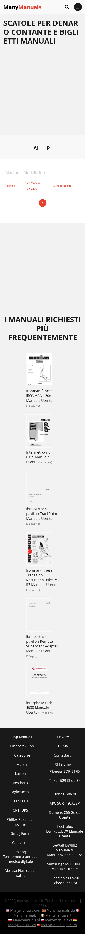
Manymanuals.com (25, 910)
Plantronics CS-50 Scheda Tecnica (64, 880)
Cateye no (20, 842)
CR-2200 (32, 188)
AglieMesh (20, 792)
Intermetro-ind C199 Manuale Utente (38, 457)
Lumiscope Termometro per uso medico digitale (20, 856)
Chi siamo (63, 764)
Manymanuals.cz (58, 920)
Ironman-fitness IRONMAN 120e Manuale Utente (39, 395)
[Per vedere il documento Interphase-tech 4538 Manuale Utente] (39, 682)
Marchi (22, 764)
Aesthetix (20, 782)
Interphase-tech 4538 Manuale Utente (39, 707)
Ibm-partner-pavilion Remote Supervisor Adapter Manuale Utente (42, 643)
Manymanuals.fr (27, 915)
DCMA (63, 746)
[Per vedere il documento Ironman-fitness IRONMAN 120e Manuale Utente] (39, 370)
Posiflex (10, 186)
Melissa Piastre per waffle (20, 873)
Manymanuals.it (58, 915)
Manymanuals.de (61, 910)
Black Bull (20, 801)
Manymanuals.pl (26, 920)
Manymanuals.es (22, 924)
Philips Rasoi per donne (20, 822)
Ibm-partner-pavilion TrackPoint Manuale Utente (41, 513)
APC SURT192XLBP (65, 803)
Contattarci (63, 755)
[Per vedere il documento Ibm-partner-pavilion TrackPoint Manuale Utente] (39, 488)
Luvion (20, 773)
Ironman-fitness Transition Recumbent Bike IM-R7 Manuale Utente (42, 577)
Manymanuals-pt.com (59, 924)
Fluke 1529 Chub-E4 (65, 780)
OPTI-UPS (20, 810)
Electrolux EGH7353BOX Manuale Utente (64, 831)
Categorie (22, 755)
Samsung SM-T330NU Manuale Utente (64, 866)
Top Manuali (22, 736)
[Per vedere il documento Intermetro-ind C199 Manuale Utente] (39, 431)
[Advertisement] (42, 92)
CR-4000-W (33, 182)
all (38, 147)
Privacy (63, 736)
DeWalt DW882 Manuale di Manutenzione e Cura (64, 850)
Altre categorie (62, 186)
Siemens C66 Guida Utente (64, 815)
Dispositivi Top (22, 746)
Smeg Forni (20, 833)
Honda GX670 (64, 794)
